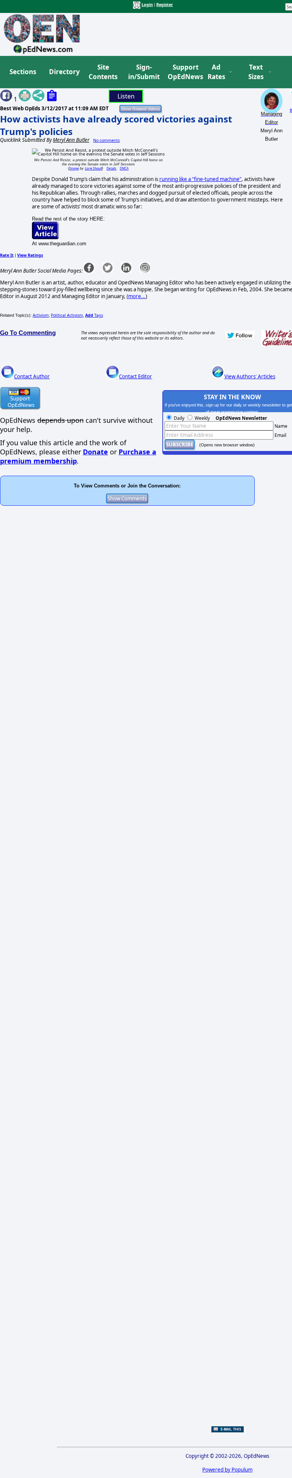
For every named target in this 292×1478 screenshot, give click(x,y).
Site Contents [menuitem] (103, 72)
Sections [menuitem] (23, 71)
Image (74, 168)
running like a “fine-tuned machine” (200, 179)
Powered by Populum (227, 1469)
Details (111, 168)
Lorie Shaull (93, 168)
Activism (41, 315)
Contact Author (32, 376)
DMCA (124, 168)
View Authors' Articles (249, 376)
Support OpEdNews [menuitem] (182, 72)
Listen (126, 96)
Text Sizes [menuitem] (255, 72)
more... (137, 296)
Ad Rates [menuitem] (216, 72)
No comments (106, 140)
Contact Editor (135, 376)
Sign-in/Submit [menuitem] (143, 72)
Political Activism (67, 315)
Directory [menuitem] (64, 71)
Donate (95, 451)
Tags (94, 315)
